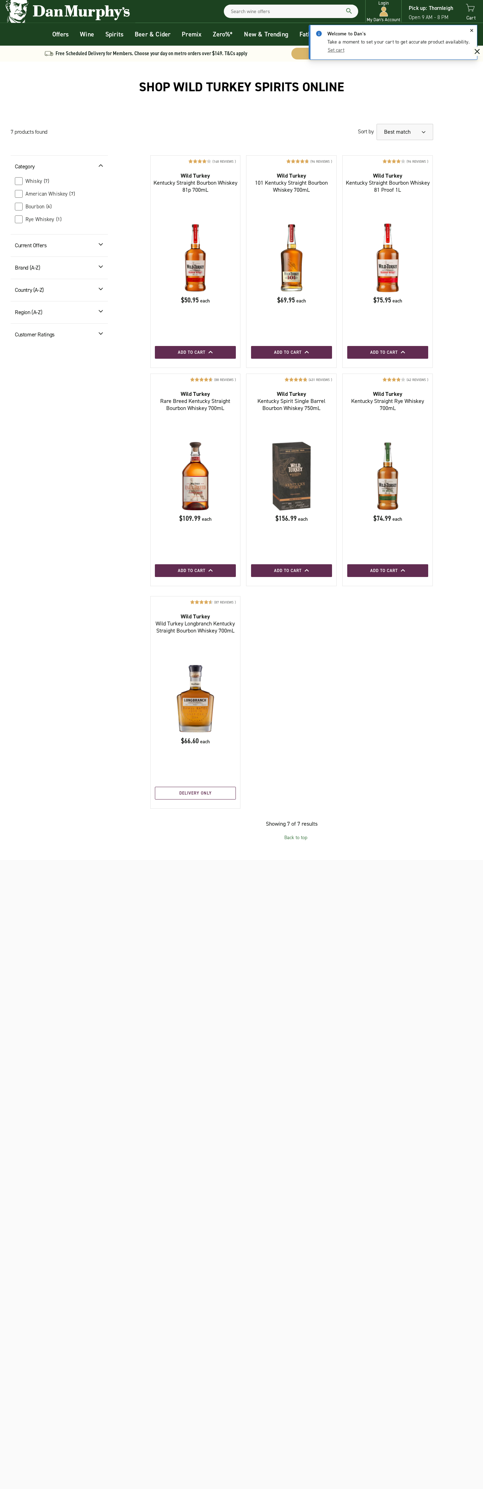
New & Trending (266, 34)
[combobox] (291, 11)
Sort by (365, 131)
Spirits (114, 34)
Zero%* (223, 34)
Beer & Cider (152, 34)
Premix (192, 34)
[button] (383, 11)
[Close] (472, 30)
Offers (60, 34)
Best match (398, 131)
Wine (87, 34)
